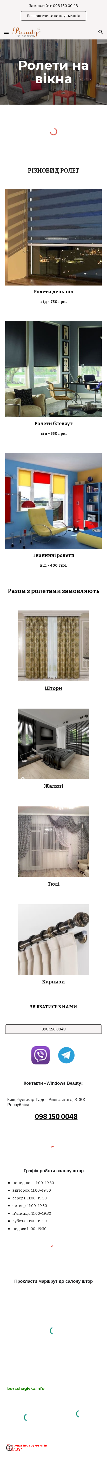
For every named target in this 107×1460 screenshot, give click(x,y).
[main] (53, 72)
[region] (53, 12)
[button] (6, 32)
